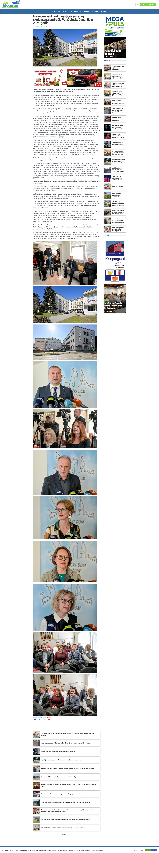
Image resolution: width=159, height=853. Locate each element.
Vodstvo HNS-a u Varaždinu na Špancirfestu (116, 118)
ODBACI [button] (154, 850)
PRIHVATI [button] (148, 850)
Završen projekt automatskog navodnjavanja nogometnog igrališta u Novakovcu (65, 819)
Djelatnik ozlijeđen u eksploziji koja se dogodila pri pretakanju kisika (62, 794)
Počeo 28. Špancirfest (117, 187)
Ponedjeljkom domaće (112, 52)
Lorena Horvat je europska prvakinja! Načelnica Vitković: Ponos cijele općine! (117, 179)
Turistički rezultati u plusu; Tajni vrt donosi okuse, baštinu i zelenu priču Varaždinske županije (118, 205)
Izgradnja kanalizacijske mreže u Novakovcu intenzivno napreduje (61, 760)
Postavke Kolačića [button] (138, 850)
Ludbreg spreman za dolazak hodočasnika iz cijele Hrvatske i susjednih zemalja (65, 743)
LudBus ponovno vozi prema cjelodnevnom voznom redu (58, 751)
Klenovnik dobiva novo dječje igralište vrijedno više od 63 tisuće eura (62, 828)
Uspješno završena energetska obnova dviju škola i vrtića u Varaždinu (117, 77)
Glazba (107, 47)
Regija (106, 299)
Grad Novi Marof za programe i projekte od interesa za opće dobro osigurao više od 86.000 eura (68, 785)
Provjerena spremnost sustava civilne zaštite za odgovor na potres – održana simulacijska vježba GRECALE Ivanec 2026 (118, 214)
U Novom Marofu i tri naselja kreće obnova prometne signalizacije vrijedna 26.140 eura (67, 768)
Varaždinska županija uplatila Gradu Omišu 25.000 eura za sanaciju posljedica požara (118, 170)
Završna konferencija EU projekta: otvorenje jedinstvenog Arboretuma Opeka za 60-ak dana (118, 70)
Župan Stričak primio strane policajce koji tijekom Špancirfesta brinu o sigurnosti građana (117, 95)
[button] (35, 719)
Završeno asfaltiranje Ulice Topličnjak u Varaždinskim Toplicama (60, 777)
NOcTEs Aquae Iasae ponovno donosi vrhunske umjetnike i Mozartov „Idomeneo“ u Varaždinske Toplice (118, 129)
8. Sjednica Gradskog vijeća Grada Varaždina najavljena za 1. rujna (118, 152)
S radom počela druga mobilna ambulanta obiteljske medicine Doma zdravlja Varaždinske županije (68, 734)
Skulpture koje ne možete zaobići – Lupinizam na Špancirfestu (116, 196)
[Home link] (11, 4)
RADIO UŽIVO (148, 4)
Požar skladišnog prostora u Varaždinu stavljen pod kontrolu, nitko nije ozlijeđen (65, 802)
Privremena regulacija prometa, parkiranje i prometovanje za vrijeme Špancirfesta (118, 230)
